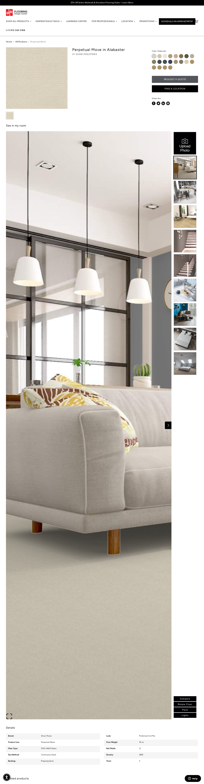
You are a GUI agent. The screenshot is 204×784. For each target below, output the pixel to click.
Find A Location (175, 88)
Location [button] (127, 21)
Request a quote (175, 79)
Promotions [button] (147, 21)
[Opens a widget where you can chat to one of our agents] (193, 779)
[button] (6, 777)
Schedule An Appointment (177, 21)
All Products (21, 42)
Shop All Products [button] (17, 21)
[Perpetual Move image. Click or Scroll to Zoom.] (37, 78)
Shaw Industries (86, 54)
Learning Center (76, 21)
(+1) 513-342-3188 (15, 30)
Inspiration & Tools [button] (48, 21)
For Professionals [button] (103, 21)
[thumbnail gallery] (10, 115)
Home (9, 42)
